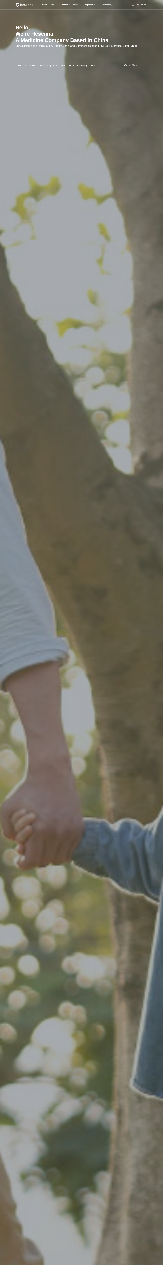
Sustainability (106, 5)
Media (75, 5)
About (53, 5)
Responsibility (89, 5)
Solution (64, 5)
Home (44, 5)
